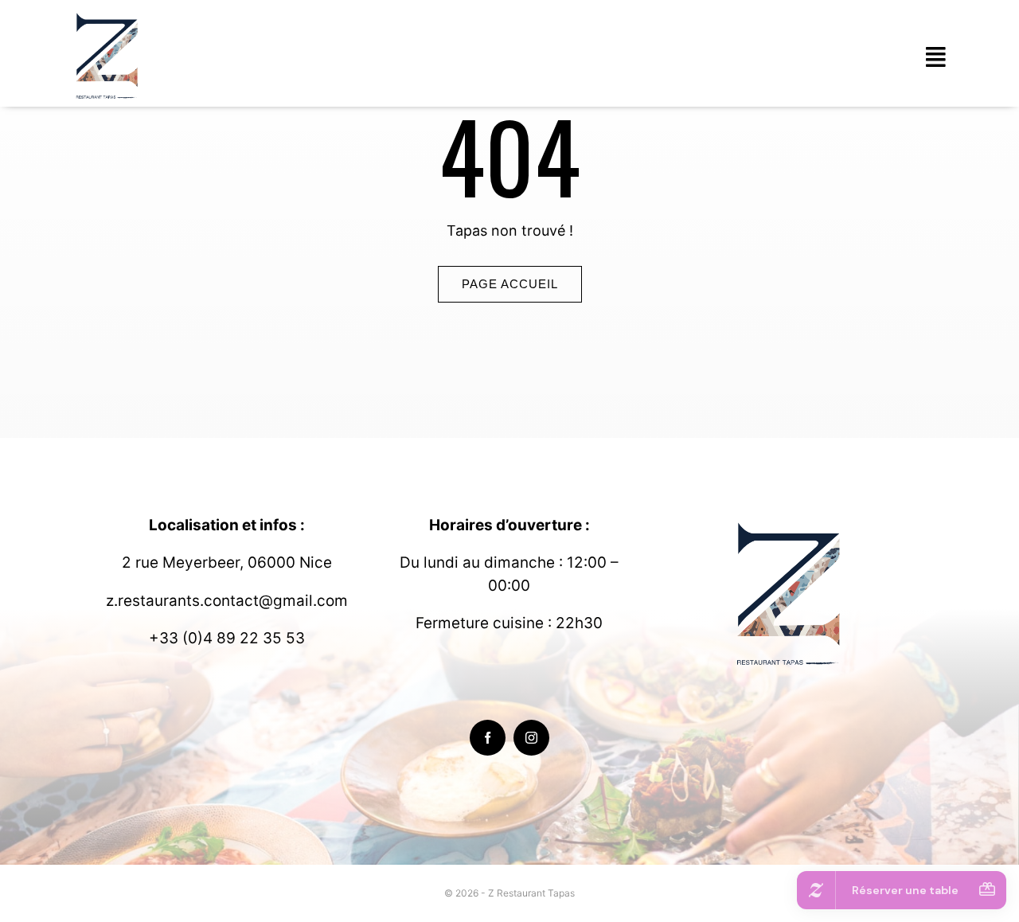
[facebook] (488, 738)
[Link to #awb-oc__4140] (935, 57)
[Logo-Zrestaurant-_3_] (109, 14)
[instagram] (531, 738)
